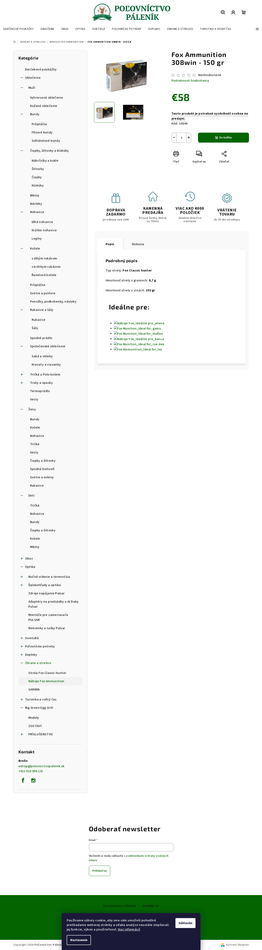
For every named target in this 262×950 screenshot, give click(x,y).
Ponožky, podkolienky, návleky (53, 301)
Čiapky (37, 177)
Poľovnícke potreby (40, 646)
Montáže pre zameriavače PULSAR (48, 617)
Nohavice (37, 212)
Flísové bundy (42, 132)
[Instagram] (33, 780)
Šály (35, 328)
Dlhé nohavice (42, 222)
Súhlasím (185, 923)
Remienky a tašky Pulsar (46, 628)
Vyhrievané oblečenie (46, 97)
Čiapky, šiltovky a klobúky (49, 150)
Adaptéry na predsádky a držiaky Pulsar (53, 604)
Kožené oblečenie (43, 106)
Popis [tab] (110, 244)
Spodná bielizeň (42, 469)
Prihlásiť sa (99, 871)
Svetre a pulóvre (43, 293)
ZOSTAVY (35, 726)
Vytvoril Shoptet (237, 945)
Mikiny (35, 195)
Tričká (35, 444)
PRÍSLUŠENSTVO (40, 734)
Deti (31, 495)
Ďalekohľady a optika (44, 585)
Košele (35, 248)
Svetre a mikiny (42, 477)
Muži (31, 87)
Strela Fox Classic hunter (47, 673)
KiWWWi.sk (150, 906)
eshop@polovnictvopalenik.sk (41, 766)
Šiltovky (38, 169)
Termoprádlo (40, 391)
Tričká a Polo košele (45, 374)
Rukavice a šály (41, 310)
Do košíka (225, 138)
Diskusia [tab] (138, 244)
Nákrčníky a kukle (45, 160)
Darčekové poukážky (41, 69)
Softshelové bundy (46, 140)
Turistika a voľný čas (41, 699)
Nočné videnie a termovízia (49, 576)
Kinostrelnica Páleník (119, 906)
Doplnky (31, 654)
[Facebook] (23, 780)
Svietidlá (32, 638)
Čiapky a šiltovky (43, 460)
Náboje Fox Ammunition (46, 681)
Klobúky (38, 185)
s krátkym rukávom (46, 266)
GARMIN (34, 689)
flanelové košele (44, 275)
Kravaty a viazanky (46, 364)
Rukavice (39, 319)
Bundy (35, 114)
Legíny (37, 238)
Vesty (34, 399)
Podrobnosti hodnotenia (190, 80)
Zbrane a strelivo (38, 663)
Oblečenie (33, 77)
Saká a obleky (42, 356)
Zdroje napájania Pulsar (46, 593)
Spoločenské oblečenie (47, 346)
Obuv (29, 558)
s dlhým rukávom (44, 258)
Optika (30, 567)
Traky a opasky (41, 382)
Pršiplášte (39, 124)
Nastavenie (78, 940)
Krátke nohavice (44, 230)
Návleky (36, 203)
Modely (33, 717)
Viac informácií (129, 929)
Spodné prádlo (41, 338)
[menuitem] (18, 29)
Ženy (32, 409)
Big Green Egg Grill (39, 707)
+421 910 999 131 (30, 771)
